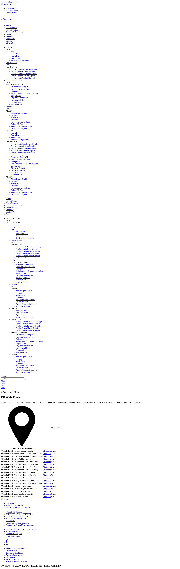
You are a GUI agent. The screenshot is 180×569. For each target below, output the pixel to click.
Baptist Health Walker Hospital (23, 78)
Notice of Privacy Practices (16, 562)
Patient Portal (11, 13)
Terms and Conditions (14, 553)
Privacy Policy (11, 551)
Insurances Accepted (19, 129)
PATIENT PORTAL (14, 512)
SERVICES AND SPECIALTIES (19, 514)
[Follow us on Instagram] (7, 542)
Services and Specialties (20, 60)
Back (8, 49)
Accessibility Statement (15, 555)
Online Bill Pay (12, 34)
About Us (9, 36)
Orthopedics (15, 91)
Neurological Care (18, 100)
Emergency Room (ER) (20, 87)
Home (8, 25)
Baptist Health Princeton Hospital (24, 74)
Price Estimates (12, 531)
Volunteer (14, 120)
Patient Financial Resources (21, 126)
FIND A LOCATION (14, 506)
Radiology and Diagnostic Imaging (24, 93)
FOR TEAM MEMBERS (16, 518)
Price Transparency (13, 536)
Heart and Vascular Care (20, 89)
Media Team (15, 118)
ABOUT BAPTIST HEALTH (18, 508)
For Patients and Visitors (20, 122)
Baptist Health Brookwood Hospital (25, 69)
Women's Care (16, 104)
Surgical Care (16, 96)
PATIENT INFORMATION (17, 516)
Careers (9, 41)
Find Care (10, 47)
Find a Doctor (11, 8)
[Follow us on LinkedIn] (7, 544)
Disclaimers (10, 557)
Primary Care (16, 102)
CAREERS (10, 521)
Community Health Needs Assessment (21, 525)
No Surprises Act (12, 559)
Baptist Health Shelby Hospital (23, 76)
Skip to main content (9, 2)
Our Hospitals (11, 63)
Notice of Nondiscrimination (17, 549)
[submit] (25, 379)
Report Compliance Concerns (17, 523)
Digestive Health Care (19, 98)
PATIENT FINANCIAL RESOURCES (21, 529)
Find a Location (12, 11)
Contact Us (10, 39)
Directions (47, 451)
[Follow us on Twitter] (7, 540)
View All (9, 43)
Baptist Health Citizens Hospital (23, 71)
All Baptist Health (13, 218)
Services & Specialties (14, 32)
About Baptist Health (19, 113)
